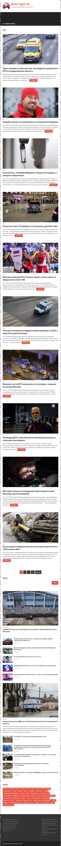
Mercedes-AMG (40, 788)
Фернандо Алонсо (27, 800)
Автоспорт (5, 627)
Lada (26, 788)
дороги (54, 800)
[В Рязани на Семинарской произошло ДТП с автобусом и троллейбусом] (8, 769)
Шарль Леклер (37, 800)
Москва (34, 795)
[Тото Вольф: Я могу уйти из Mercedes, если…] (8, 662)
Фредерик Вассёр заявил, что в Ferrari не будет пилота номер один (35, 665)
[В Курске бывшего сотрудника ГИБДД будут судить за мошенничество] (8, 778)
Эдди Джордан (46, 800)
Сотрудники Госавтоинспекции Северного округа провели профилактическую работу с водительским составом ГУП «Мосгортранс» (32, 747)
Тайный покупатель (8, 800)
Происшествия (16, 798)
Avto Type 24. (20, 4)
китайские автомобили (16, 802)
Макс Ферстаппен (26, 795)
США (28, 798)
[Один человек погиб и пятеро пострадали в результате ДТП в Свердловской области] (30, 50)
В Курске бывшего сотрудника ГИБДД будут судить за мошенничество (36, 772)
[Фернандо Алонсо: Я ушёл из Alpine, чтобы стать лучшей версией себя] (8, 680)
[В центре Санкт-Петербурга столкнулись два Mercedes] (30, 207)
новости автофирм (34, 802)
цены (12, 805)
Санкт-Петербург (35, 798)
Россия (24, 798)
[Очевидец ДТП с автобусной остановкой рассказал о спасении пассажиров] (30, 419)
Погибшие (52, 795)
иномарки (6, 802)
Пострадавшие (7, 798)
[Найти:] (30, 583)
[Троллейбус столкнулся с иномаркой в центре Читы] (8, 742)
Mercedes (31, 788)
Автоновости (39, 791)
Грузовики (22, 793)
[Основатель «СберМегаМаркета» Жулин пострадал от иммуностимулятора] (30, 154)
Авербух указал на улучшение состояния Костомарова (30, 122)
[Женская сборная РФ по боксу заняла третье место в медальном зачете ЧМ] (30, 258)
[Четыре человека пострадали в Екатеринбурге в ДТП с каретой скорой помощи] (30, 312)
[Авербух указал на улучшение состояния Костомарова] (30, 103)
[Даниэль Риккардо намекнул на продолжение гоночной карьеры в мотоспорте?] (8, 653)
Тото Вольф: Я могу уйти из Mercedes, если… (28, 656)
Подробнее (33, 80)
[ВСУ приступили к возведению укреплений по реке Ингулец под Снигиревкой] (30, 472)
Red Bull (48, 788)
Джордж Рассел (35, 793)
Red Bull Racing (7, 791)
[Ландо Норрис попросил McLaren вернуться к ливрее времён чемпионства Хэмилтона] (8, 644)
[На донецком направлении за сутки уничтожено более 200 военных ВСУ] (30, 528)
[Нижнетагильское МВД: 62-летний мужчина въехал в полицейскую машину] (30, 718)
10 (32, 572)
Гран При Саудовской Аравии (10, 793)
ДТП (4, 66)
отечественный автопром (47, 802)
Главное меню (9, 23)
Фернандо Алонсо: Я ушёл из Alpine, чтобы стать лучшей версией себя (36, 674)
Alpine (5, 788)
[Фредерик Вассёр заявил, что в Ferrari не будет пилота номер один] (8, 671)
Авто (25, 791)
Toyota (15, 791)
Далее (38, 572)
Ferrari (18, 788)
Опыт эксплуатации (43, 795)
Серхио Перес (45, 798)
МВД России (17, 795)
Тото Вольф (18, 800)
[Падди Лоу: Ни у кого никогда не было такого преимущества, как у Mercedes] (30, 626)
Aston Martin (11, 788)
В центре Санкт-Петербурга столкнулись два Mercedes (30, 226)
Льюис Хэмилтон (7, 795)
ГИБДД (4, 719)
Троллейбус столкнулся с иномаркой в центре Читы (30, 736)
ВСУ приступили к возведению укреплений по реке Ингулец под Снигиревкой (28, 492)
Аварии (20, 791)
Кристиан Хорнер (44, 793)
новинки (26, 802)
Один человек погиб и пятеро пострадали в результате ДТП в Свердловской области (30, 69)
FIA (23, 788)
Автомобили (31, 791)
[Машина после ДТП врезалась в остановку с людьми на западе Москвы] (30, 365)
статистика (6, 805)
